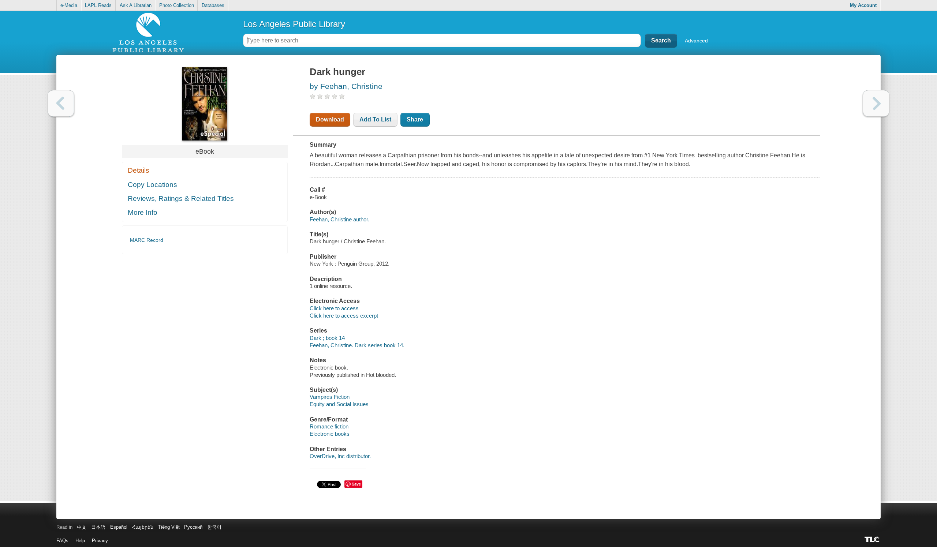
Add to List (375, 119)
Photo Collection (176, 5)
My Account (863, 5)
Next (876, 103)
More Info (142, 212)
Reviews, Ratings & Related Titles (181, 198)
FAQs (62, 540)
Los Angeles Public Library (294, 24)
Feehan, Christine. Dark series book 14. (357, 345)
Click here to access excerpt (344, 315)
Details (138, 170)
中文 (81, 527)
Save (356, 484)
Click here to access (334, 308)
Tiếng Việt (169, 527)
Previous (61, 103)
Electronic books (330, 434)
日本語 (98, 527)
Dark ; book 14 (327, 338)
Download (330, 119)
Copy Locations (152, 184)
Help (80, 540)
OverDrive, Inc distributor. (340, 456)
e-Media (68, 5)
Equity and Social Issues (339, 404)
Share (415, 119)
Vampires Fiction (330, 397)
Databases (213, 5)
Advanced (696, 41)
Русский (193, 527)
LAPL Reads (98, 5)
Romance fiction (329, 426)
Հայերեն (142, 527)
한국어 (214, 527)
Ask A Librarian (136, 5)
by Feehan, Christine (346, 86)
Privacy (100, 540)
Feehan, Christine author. (339, 219)
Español (118, 527)
